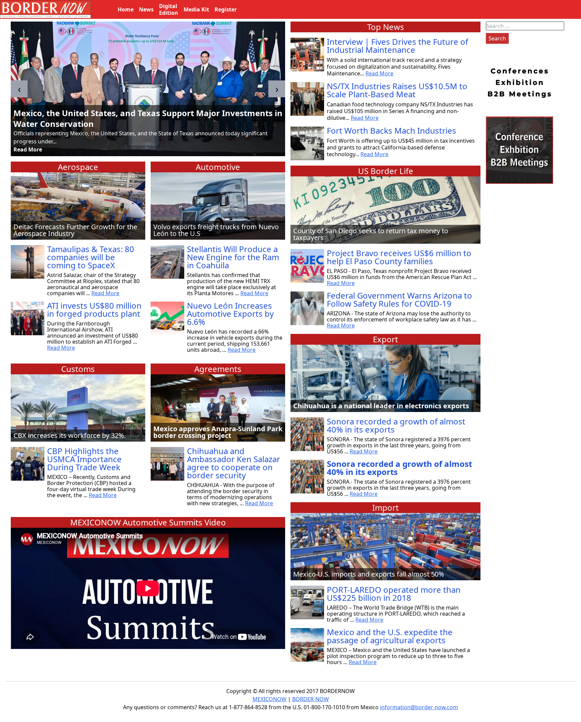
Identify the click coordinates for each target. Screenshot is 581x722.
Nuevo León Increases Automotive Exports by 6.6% (230, 313)
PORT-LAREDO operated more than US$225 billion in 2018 (394, 593)
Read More (27, 149)
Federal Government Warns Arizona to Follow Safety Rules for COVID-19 (399, 299)
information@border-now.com (419, 707)
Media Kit (196, 9)
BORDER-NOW (310, 699)
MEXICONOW (269, 699)
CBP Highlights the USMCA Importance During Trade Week (84, 459)
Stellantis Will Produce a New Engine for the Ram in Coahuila (233, 257)
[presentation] (19, 88)
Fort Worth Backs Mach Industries (391, 130)
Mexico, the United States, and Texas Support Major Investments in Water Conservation (147, 118)
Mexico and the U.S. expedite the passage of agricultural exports (390, 636)
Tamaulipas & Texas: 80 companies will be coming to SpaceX (90, 257)
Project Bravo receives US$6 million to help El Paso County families (399, 257)
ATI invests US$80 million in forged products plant (94, 309)
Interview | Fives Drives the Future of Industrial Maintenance (397, 45)
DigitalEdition (168, 9)
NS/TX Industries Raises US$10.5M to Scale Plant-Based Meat (397, 90)
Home (125, 9)
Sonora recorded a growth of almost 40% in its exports (396, 425)
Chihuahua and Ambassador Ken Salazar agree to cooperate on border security (233, 463)
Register (226, 9)
